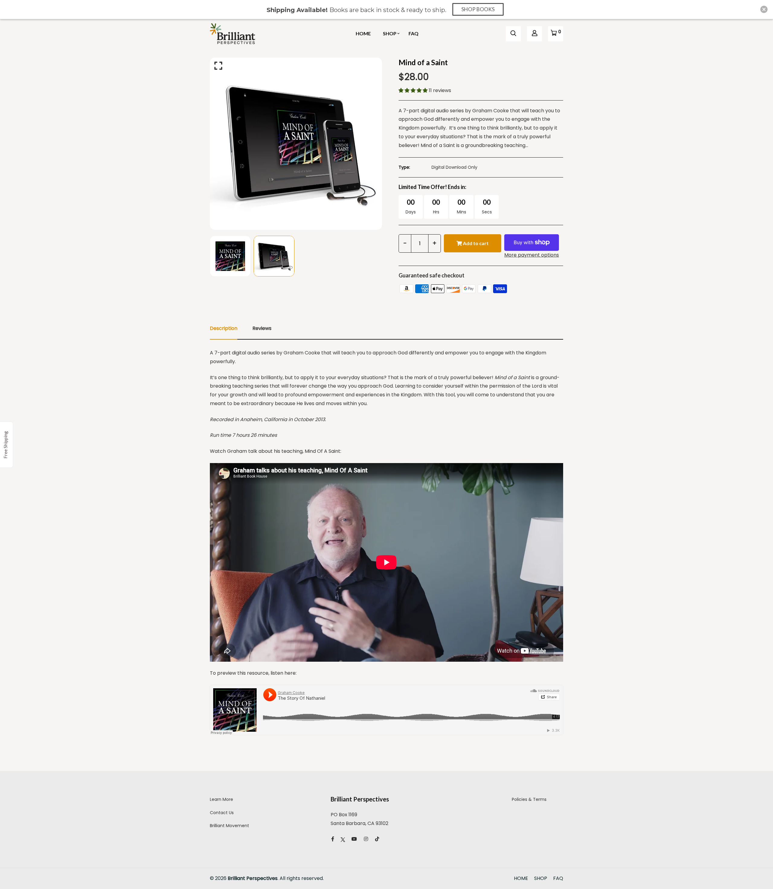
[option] (296, 144)
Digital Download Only (454, 167)
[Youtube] (354, 839)
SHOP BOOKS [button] (478, 9)
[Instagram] (366, 839)
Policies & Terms (529, 799)
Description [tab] (223, 328)
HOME (363, 33)
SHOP (389, 33)
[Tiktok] (377, 839)
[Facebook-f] (333, 839)
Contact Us (222, 813)
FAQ (414, 33)
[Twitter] (343, 839)
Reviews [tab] (261, 328)
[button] (414, 90)
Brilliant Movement (229, 826)
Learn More (221, 799)
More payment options (531, 254)
